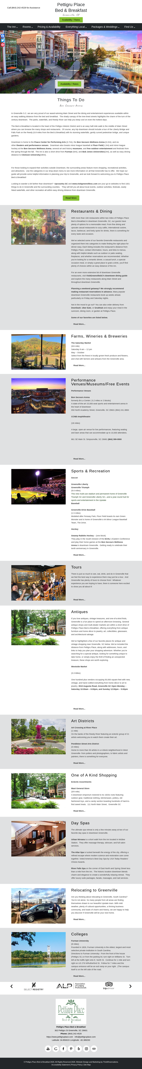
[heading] (71, 103)
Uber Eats (86, 308)
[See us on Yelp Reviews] (78, 1048)
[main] (71, 156)
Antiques (79, 612)
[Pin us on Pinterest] (71, 1048)
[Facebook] (2, 36)
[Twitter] (2, 40)
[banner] (71, 988)
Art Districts (82, 721)
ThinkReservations (110, 1062)
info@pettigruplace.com (85, 1037)
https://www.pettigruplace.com (59, 1037)
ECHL (107, 539)
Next (130, 986)
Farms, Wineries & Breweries (99, 336)
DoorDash (76, 308)
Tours (76, 567)
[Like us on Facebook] (63, 1048)
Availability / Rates (71, 20)
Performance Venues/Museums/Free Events (100, 382)
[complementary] (71, 262)
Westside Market (79, 666)
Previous (11, 986)
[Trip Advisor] (109, 986)
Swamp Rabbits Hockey (82, 536)
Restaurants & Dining (91, 211)
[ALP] (71, 986)
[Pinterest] (2, 45)
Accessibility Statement (60, 1065)
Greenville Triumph (80, 487)
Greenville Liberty (79, 484)
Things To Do (71, 100)
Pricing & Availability (49, 26)
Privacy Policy (76, 1065)
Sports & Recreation (90, 471)
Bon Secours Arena (71, 105)
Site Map (87, 1065)
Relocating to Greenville (94, 890)
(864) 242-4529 (18, 8)
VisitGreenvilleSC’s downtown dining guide (106, 276)
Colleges (79, 934)
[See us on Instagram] (86, 1048)
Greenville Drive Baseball (83, 510)
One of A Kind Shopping (94, 775)
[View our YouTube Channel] (48, 1048)
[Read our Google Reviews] (55, 1048)
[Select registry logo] (34, 986)
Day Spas (80, 823)
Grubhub (99, 308)
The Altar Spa (77, 852)
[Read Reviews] (94, 1048)
